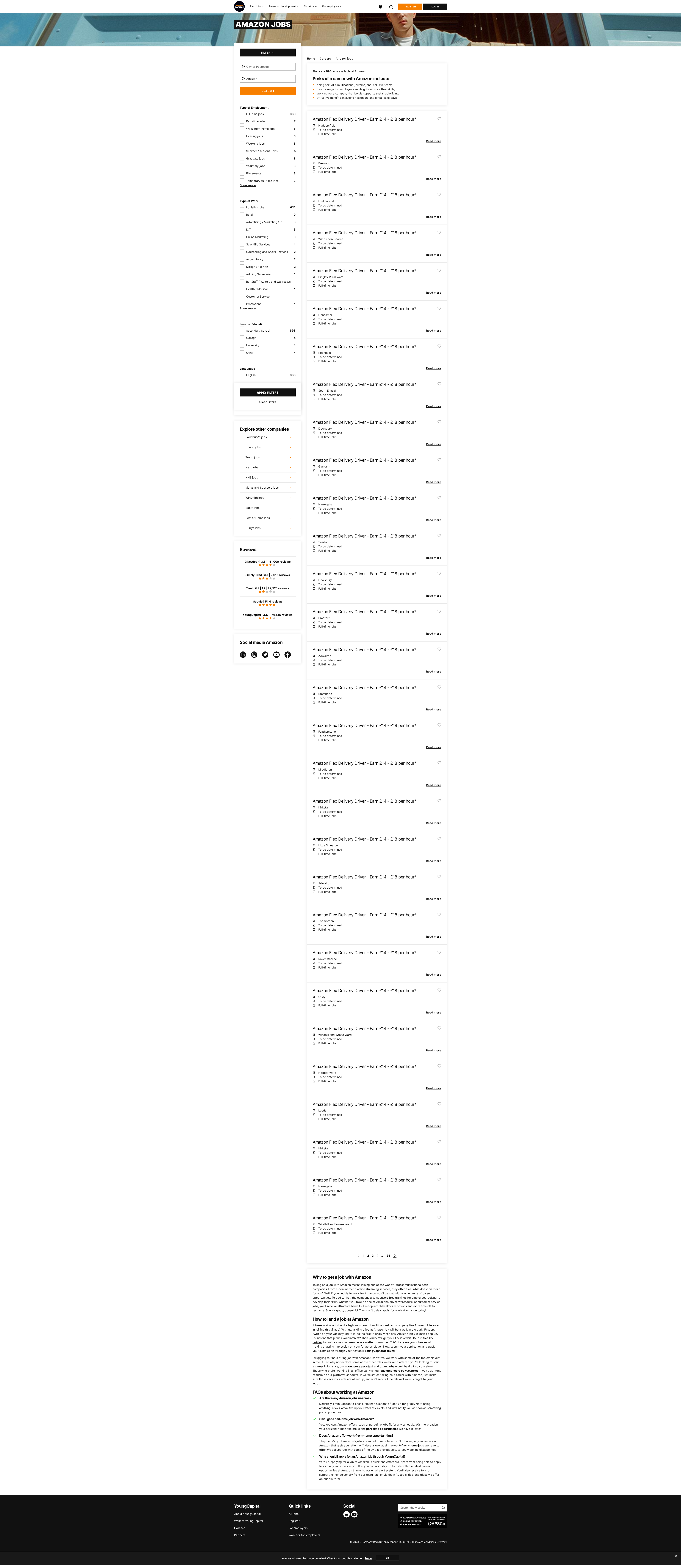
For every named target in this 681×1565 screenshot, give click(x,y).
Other (249, 352)
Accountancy (254, 259)
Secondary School (258, 330)
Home (311, 58)
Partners (239, 1535)
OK (387, 1557)
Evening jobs (254, 136)
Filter (266, 52)
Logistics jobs (255, 207)
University (252, 345)
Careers (325, 58)
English (251, 375)
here (368, 1558)
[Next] (395, 1255)
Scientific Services (258, 244)
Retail (249, 214)
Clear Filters (267, 402)
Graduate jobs (255, 158)
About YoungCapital (247, 1514)
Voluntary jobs (255, 166)
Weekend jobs (255, 143)
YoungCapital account (379, 1351)
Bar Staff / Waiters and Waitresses (268, 281)
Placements (253, 173)
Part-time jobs (255, 121)
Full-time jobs (255, 114)
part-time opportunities (382, 1428)
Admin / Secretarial (258, 274)
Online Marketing (257, 237)
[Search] (391, 6)
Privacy (442, 1541)
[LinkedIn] (347, 1514)
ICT (248, 229)
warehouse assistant (359, 1366)
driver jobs (387, 1366)
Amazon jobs (344, 58)
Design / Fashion (257, 266)
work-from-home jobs (408, 1445)
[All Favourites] (380, 6)
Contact (239, 1528)
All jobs (293, 1514)
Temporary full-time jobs (262, 181)
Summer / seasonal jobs (262, 151)
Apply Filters (267, 392)
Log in (435, 6)
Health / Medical (257, 289)
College (251, 338)
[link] (358, 1255)
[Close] (676, 1558)
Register (410, 6)
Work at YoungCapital (248, 1521)
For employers (298, 1528)
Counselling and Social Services (267, 252)
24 (388, 1255)
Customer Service (258, 296)
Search (268, 91)
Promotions (253, 304)
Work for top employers (304, 1535)
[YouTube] (355, 1514)
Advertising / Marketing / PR (264, 222)
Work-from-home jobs (260, 128)
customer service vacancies (399, 1370)
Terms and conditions (424, 1541)
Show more (248, 185)
